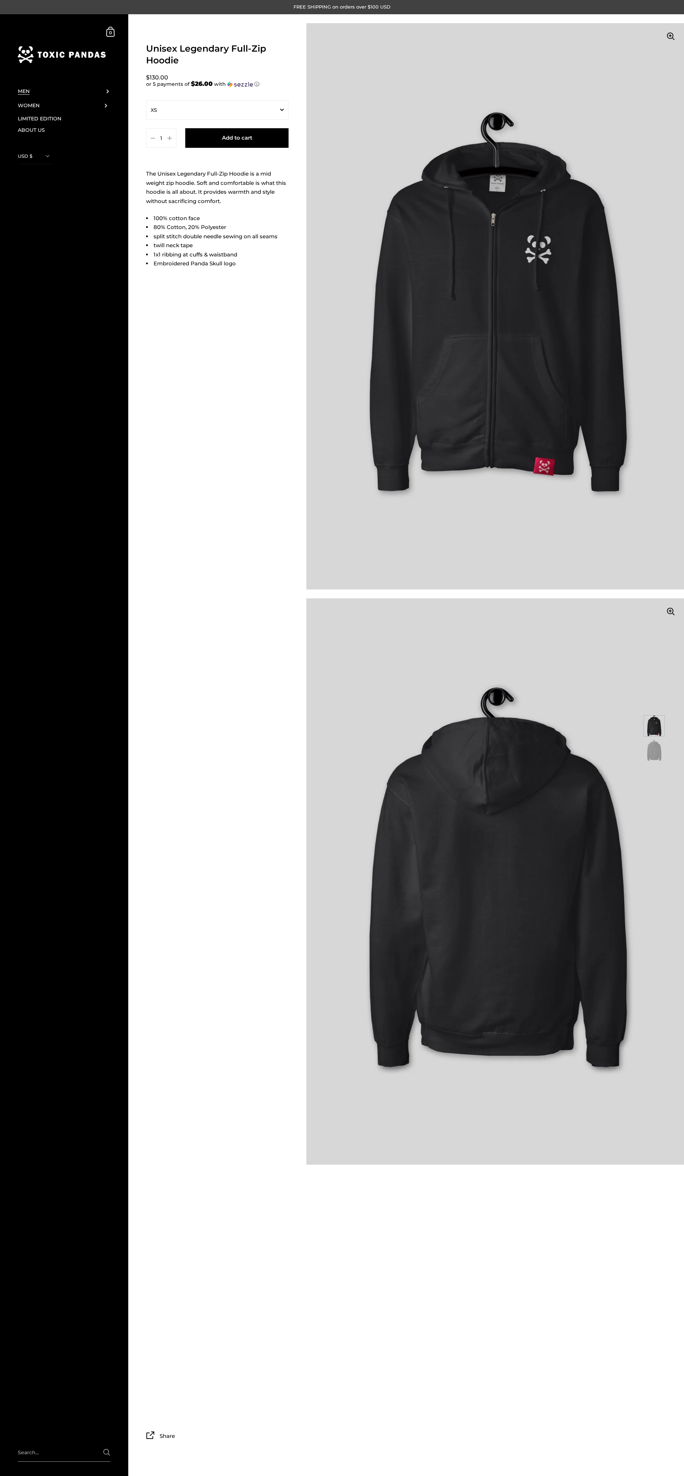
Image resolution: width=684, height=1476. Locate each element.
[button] (217, 84)
